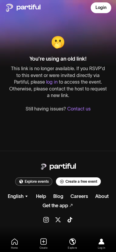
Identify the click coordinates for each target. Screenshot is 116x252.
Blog (58, 196)
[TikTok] (69, 219)
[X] (58, 219)
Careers (79, 196)
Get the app (55, 205)
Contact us (79, 108)
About (102, 196)
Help (41, 196)
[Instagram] (46, 219)
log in (52, 81)
